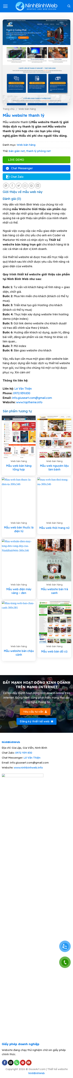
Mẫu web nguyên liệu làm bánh (54, 467)
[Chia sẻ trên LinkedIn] (38, 186)
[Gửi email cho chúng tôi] (10, 1062)
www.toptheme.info (28, 402)
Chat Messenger (22, 168)
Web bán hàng (27, 109)
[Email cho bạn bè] (25, 186)
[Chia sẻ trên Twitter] (19, 186)
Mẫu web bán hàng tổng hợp (19, 467)
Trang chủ (8, 109)
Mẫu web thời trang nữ (54, 528)
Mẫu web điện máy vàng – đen (18, 591)
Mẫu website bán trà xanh (54, 591)
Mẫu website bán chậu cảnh (19, 652)
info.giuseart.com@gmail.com (32, 398)
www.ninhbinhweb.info (28, 767)
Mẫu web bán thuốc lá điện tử (18, 529)
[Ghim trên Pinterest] (31, 186)
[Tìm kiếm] (69, 6)
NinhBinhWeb (36, 1073)
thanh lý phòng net (38, 151)
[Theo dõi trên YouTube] (29, 1062)
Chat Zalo (17, 176)
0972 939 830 (23, 752)
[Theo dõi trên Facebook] (4, 1062)
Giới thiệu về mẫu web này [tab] (22, 192)
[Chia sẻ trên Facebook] (12, 186)
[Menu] (5, 6)
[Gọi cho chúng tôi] (16, 1062)
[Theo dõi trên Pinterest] (23, 1062)
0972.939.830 (21, 393)
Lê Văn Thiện (23, 388)
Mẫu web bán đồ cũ (54, 651)
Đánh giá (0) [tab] (12, 199)
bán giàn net (17, 151)
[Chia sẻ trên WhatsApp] (6, 186)
